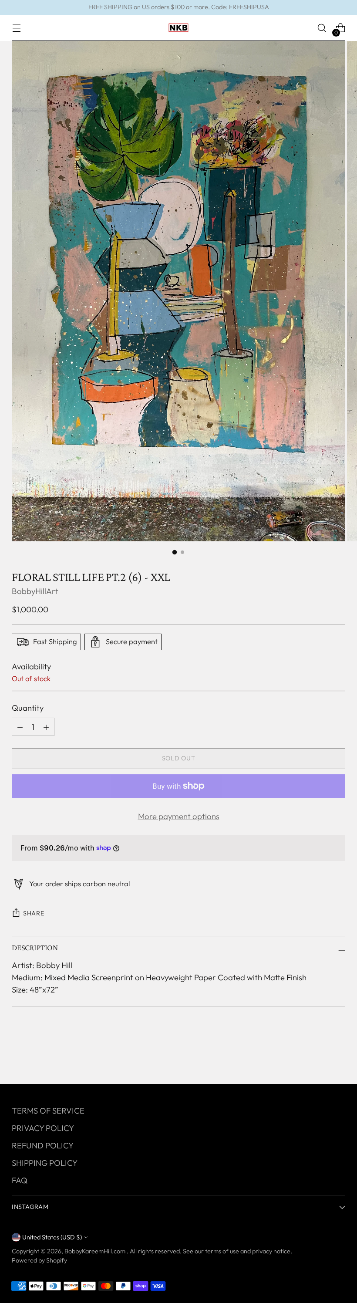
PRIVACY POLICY (43, 1128)
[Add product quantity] (20, 727)
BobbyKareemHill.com (95, 1251)
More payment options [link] (178, 816)
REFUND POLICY (43, 1145)
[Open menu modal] (16, 28)
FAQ (19, 1180)
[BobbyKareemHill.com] (178, 28)
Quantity (28, 707)
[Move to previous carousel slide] (317, 1054)
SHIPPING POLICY (44, 1163)
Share (33, 913)
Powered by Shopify (39, 1260)
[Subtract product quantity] (46, 727)
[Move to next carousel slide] (337, 1053)
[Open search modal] (322, 28)
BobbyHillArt (35, 591)
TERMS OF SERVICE (48, 1110)
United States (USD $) (52, 1237)
